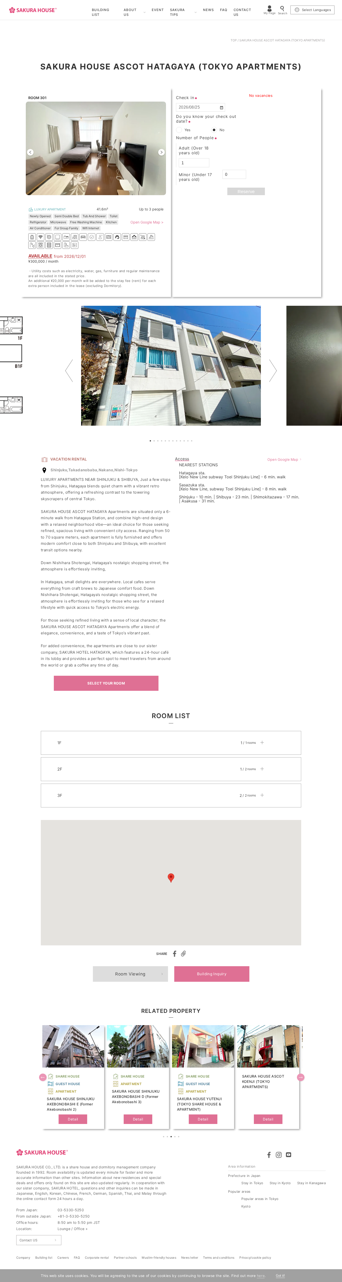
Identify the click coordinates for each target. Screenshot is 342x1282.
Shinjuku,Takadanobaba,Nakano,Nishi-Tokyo (94, 470)
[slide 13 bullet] (96, 198)
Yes (187, 130)
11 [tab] (188, 441)
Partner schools (125, 1257)
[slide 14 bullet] (97, 198)
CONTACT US (242, 12)
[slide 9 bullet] (90, 198)
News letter (189, 1257)
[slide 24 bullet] (112, 198)
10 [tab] (185, 441)
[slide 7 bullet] (87, 198)
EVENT (158, 10)
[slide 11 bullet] (93, 198)
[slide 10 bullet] (91, 198)
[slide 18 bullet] (103, 198)
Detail (73, 1119)
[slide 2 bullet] (79, 198)
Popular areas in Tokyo (259, 1199)
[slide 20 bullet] (106, 198)
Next (273, 370)
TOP (234, 40)
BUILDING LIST (101, 12)
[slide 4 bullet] (82, 198)
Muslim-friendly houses (159, 1257)
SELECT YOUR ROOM (106, 683)
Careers (63, 1257)
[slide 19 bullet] (105, 198)
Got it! (280, 1275)
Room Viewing (130, 973)
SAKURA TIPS (177, 12)
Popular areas (239, 1191)
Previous (69, 370)
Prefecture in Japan (244, 1176)
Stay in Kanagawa (311, 1183)
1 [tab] (151, 441)
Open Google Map (282, 459)
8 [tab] (177, 441)
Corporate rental (97, 1257)
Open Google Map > (146, 222)
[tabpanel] (171, 366)
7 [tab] (173, 441)
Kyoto (246, 1206)
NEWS (208, 10)
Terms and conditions (218, 1257)
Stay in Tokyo (252, 1183)
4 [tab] (162, 441)
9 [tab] (181, 441)
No (222, 130)
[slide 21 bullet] (108, 198)
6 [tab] (169, 441)
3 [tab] (158, 441)
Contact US (28, 1240)
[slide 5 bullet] (84, 198)
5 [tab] (166, 441)
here (261, 1275)
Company (23, 1257)
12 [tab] (192, 441)
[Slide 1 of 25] (96, 152)
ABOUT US (130, 12)
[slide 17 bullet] (102, 198)
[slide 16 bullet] (100, 198)
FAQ (223, 10)
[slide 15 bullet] (99, 198)
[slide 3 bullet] (81, 198)
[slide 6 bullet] (85, 198)
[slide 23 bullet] (111, 198)
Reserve (246, 191)
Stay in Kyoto (280, 1183)
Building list (43, 1257)
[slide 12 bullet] (94, 198)
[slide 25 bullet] (114, 198)
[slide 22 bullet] (109, 198)
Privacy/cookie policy (255, 1257)
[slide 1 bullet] (78, 198)
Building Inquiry (211, 973)
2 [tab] (154, 441)
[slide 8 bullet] (88, 198)
